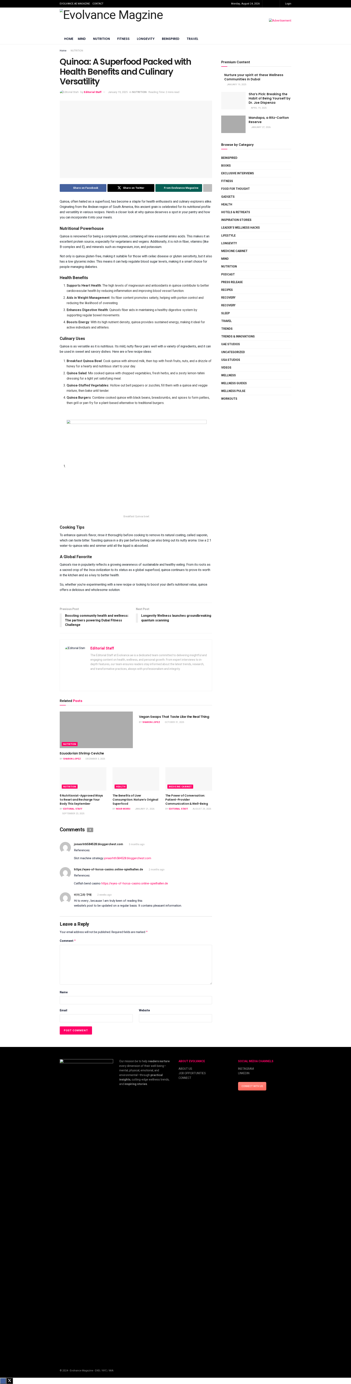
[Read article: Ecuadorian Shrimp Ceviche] (96, 730)
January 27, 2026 (260, 127)
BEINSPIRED (170, 39)
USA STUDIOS (230, 360)
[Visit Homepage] (111, 21)
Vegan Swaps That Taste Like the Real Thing (174, 716)
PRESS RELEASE (232, 282)
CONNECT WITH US (252, 1086)
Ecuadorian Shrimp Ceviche (82, 753)
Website (144, 1010)
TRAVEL (192, 39)
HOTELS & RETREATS (235, 212)
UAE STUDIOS (230, 344)
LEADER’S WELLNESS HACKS (240, 228)
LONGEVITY (146, 39)
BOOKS (226, 166)
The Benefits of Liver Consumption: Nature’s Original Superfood (135, 800)
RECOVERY (228, 298)
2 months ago (156, 869)
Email (63, 1010)
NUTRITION (101, 39)
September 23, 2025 (73, 813)
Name (64, 992)
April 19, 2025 (258, 108)
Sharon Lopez (72, 759)
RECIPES (227, 290)
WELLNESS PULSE (233, 391)
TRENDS (227, 329)
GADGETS (228, 197)
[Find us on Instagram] (271, 4)
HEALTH (120, 786)
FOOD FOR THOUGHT (235, 189)
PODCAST (228, 274)
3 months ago (136, 844)
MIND (82, 39)
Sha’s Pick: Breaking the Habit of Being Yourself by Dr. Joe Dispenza (269, 98)
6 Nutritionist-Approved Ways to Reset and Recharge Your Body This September (81, 800)
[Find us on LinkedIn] (276, 4)
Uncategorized (233, 352)
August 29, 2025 (201, 809)
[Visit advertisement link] (280, 21)
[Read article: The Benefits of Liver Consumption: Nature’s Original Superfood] (136, 779)
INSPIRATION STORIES (236, 220)
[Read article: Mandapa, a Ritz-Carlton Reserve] (233, 124)
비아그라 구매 (83, 895)
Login (288, 3)
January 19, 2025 (118, 92)
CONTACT (97, 3)
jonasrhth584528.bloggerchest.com (98, 844)
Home (68, 39)
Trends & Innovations (238, 336)
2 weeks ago (104, 895)
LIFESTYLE (228, 236)
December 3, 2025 (95, 759)
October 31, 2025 (174, 722)
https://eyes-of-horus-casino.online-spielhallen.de (108, 869)
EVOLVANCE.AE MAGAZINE (75, 3)
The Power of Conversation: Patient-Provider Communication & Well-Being (186, 800)
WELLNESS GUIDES (234, 383)
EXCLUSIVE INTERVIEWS (237, 173)
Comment (68, 941)
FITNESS (123, 39)
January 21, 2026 (144, 809)
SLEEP (225, 313)
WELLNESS (228, 375)
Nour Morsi (123, 809)
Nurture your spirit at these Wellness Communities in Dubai (253, 77)
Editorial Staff (92, 92)
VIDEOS (226, 368)
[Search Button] (289, 39)
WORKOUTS (229, 399)
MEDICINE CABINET (180, 786)
